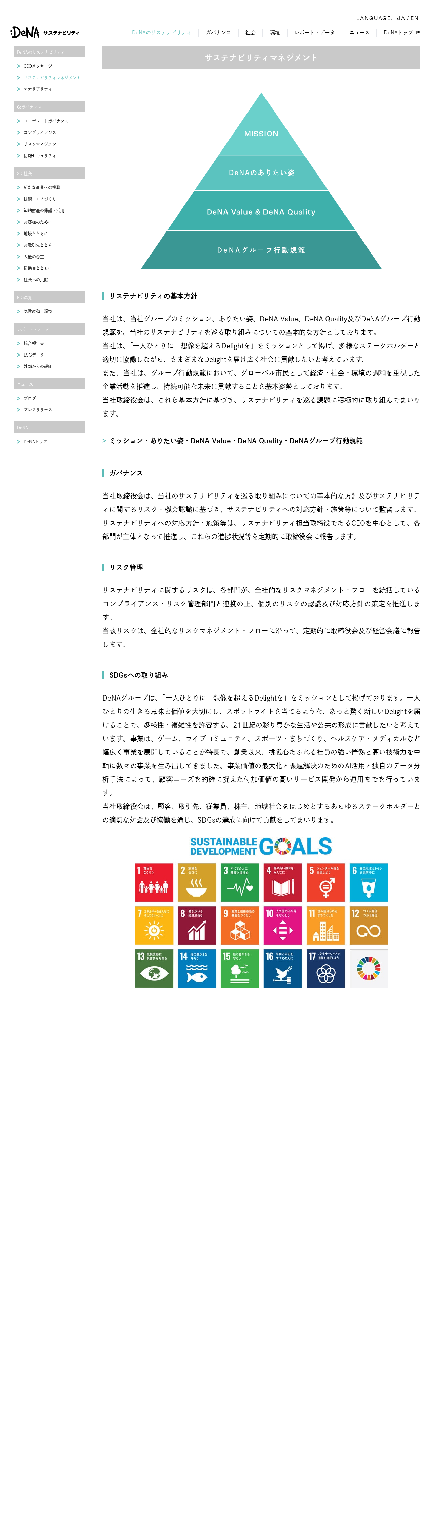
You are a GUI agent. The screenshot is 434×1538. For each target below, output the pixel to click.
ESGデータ (34, 355)
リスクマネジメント (42, 144)
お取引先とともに (40, 245)
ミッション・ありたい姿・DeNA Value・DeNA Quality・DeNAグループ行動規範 (236, 440)
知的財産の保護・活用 (44, 210)
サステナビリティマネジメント (52, 78)
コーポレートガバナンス (46, 121)
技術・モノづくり (40, 199)
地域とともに (36, 233)
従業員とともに (38, 268)
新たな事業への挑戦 (42, 187)
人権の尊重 (34, 257)
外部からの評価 (38, 366)
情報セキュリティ (40, 156)
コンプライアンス (40, 132)
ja (401, 18)
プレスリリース (38, 410)
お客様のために (38, 222)
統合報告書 (34, 343)
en (415, 18)
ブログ (30, 398)
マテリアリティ (38, 89)
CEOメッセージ (38, 66)
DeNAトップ (398, 32)
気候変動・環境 (38, 311)
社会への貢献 (36, 280)
